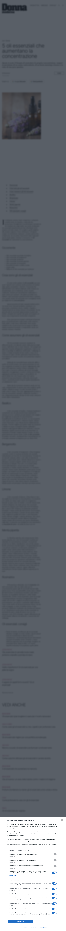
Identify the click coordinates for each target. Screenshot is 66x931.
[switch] (54, 854)
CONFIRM (20, 921)
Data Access (33, 927)
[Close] (62, 820)
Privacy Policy (42, 927)
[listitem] (33, 850)
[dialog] (33, 874)
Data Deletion (23, 927)
